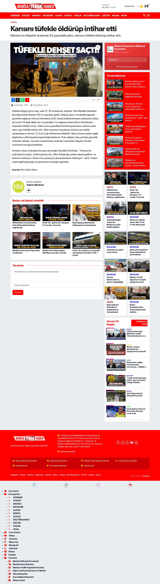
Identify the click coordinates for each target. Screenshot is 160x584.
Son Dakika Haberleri (58, 466)
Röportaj (13, 542)
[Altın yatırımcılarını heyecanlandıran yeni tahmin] (139, 238)
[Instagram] (127, 443)
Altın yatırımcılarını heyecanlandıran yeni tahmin (138, 252)
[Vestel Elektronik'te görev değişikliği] (116, 265)
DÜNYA (68, 15)
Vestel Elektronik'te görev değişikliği (115, 279)
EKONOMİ (48, 15)
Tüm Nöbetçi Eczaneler (128, 67)
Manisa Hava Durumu (58, 461)
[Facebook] (118, 443)
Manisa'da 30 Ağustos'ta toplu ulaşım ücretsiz (138, 279)
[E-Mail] (29, 191)
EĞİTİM (106, 15)
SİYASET (26, 15)
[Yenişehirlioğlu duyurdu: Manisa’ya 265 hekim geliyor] (116, 208)
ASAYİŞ (58, 15)
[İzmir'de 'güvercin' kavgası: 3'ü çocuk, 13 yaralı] (56, 213)
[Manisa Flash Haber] (35, 6)
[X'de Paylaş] (18, 100)
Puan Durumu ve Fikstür (127, 461)
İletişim (12, 555)
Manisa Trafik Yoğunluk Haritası (96, 461)
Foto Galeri (14, 532)
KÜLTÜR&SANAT (92, 15)
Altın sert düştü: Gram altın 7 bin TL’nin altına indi (137, 222)
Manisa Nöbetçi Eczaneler (26, 461)
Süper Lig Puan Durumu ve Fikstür (29, 571)
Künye (11, 552)
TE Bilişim (146, 476)
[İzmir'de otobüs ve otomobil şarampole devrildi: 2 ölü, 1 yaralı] (86, 240)
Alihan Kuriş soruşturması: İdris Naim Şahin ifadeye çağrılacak (24, 225)
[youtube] (130, 485)
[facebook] (34, 485)
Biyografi (13, 545)
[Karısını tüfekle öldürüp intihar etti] (56, 70)
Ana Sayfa (13, 491)
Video (11, 536)
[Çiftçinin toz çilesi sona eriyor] (116, 238)
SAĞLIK (77, 15)
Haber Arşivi (89, 466)
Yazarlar (12, 539)
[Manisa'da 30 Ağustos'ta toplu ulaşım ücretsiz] (139, 265)
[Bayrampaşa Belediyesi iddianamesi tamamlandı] (86, 213)
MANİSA (36, 15)
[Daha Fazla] (27, 100)
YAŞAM (115, 15)
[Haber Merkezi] (18, 187)
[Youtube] (132, 443)
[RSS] (136, 443)
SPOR (124, 15)
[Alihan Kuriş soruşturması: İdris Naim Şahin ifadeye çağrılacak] (26, 213)
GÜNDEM (15, 15)
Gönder (18, 292)
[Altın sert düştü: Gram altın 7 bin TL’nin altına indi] (139, 208)
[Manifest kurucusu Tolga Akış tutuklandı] (26, 240)
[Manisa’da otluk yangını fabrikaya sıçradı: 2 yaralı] (56, 240)
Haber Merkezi (35, 185)
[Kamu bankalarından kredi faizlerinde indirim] (139, 293)
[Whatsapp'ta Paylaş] (22, 100)
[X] (123, 443)
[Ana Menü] (148, 15)
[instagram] (98, 485)
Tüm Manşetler (21, 466)
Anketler (13, 548)
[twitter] (66, 485)
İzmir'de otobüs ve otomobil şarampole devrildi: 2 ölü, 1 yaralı (86, 252)
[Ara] (144, 15)
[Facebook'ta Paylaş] (13, 100)
